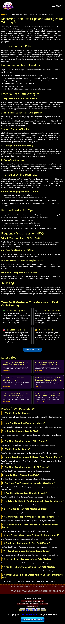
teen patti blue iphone (32, 606)
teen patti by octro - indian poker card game (23, 603)
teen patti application (26, 601)
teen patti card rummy (38, 601)
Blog (8, 14)
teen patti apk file (34, 603)
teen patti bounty (44, 603)
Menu (59, 6)
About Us (30, 610)
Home (3, 14)
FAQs (43, 610)
